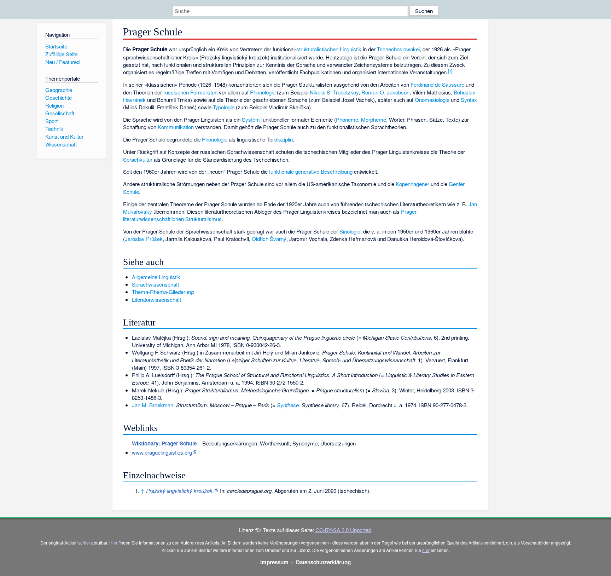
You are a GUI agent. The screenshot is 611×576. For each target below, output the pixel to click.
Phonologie (262, 92)
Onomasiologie (432, 99)
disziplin (283, 139)
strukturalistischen (317, 49)
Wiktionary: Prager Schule (164, 443)
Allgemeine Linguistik (156, 277)
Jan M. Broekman (152, 405)
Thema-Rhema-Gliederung (163, 291)
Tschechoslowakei (398, 49)
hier (86, 543)
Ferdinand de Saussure (437, 84)
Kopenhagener (412, 184)
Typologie (223, 107)
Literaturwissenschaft (156, 299)
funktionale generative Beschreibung (311, 171)
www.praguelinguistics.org (162, 452)
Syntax (469, 99)
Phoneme (347, 119)
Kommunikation (176, 127)
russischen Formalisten (190, 92)
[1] (450, 71)
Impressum (274, 562)
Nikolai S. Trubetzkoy (334, 92)
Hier (113, 543)
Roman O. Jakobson (385, 92)
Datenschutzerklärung (323, 562)
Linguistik (350, 49)
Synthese (288, 405)
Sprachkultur (137, 159)
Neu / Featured (62, 61)
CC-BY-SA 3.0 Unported (343, 530)
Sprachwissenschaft (155, 284)
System (251, 119)
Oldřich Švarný (269, 238)
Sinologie (349, 231)
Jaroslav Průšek (144, 238)
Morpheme (373, 119)
